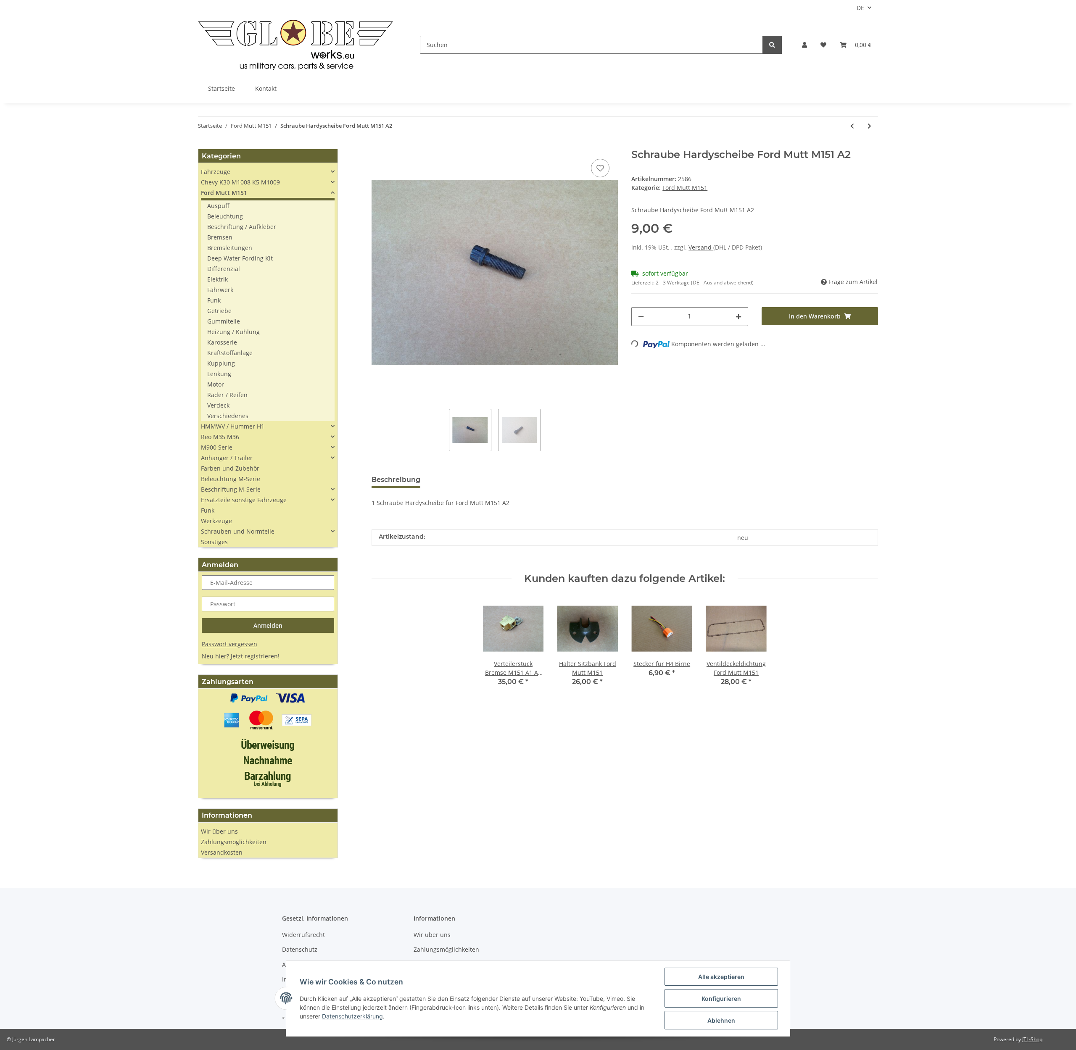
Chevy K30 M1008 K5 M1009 (240, 182)
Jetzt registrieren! (255, 656)
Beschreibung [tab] (396, 480)
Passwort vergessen (229, 644)
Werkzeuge (216, 521)
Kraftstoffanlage (230, 353)
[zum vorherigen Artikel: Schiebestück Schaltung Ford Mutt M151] (852, 126)
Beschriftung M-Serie (231, 489)
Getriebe (219, 311)
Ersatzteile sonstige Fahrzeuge (244, 500)
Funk (214, 300)
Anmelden (267, 625)
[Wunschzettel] (823, 44)
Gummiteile (223, 321)
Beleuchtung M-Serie (230, 479)
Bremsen (219, 237)
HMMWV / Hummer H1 (232, 426)
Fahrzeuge (215, 172)
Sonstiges (214, 542)
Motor (215, 384)
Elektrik (217, 279)
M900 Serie (216, 447)
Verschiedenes (227, 416)
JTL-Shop (1032, 1039)
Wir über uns (219, 831)
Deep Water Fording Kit (240, 258)
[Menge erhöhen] (738, 317)
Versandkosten (222, 852)
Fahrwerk (220, 290)
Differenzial (223, 269)
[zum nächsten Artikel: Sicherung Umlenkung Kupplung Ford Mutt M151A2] (869, 126)
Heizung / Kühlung (233, 332)
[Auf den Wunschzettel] (600, 168)
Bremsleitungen (229, 248)
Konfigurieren (721, 998)
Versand (700, 247)
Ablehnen (721, 1020)
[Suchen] (772, 45)
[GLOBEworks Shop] (295, 45)
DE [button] (860, 8)
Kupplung (221, 363)
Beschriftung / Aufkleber (241, 227)
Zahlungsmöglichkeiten (233, 842)
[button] (804, 44)
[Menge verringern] (641, 317)
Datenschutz (299, 949)
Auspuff (218, 206)
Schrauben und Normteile (237, 531)
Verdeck (218, 405)
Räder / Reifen (227, 395)
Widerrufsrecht (303, 935)
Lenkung (219, 374)
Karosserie (222, 342)
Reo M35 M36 (220, 437)
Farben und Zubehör (230, 468)
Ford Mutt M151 (684, 188)
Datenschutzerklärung (352, 1016)
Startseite (221, 88)
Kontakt (266, 88)
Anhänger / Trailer (227, 458)
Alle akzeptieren (721, 976)
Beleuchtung (225, 216)
